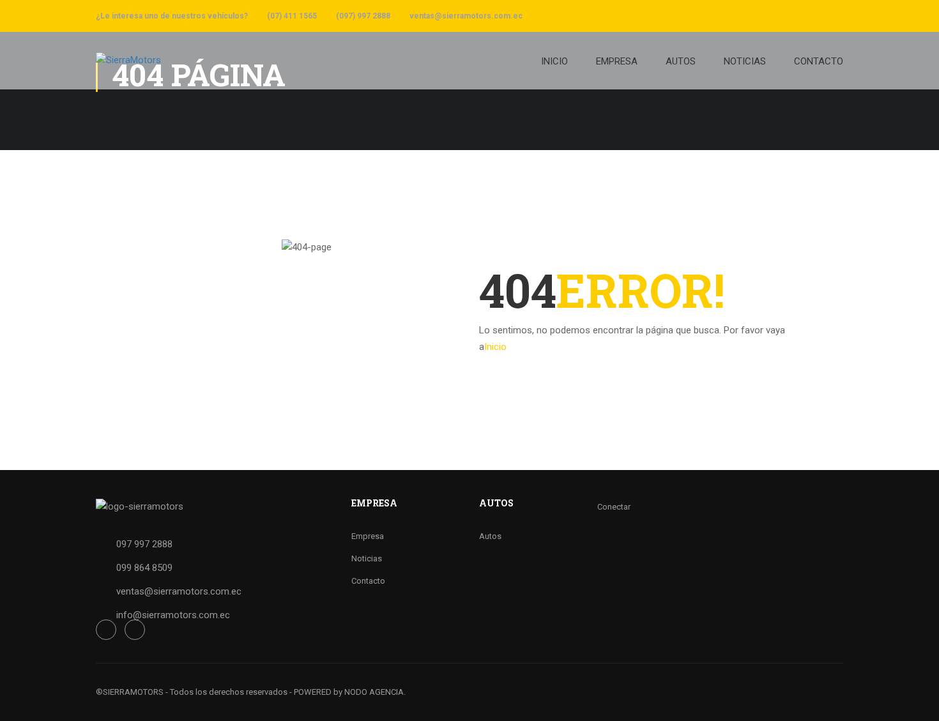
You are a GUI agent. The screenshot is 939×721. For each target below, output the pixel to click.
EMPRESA (616, 61)
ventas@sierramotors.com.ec (466, 15)
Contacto (368, 581)
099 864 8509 (144, 567)
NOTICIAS (745, 61)
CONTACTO (818, 61)
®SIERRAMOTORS (130, 692)
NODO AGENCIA (374, 692)
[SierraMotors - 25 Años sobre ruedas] (207, 67)
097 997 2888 (144, 544)
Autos (490, 536)
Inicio (554, 61)
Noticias (366, 558)
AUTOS (681, 61)
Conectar (613, 507)
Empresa (367, 536)
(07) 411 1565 (292, 15)
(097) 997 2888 (363, 15)
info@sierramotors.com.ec (173, 615)
